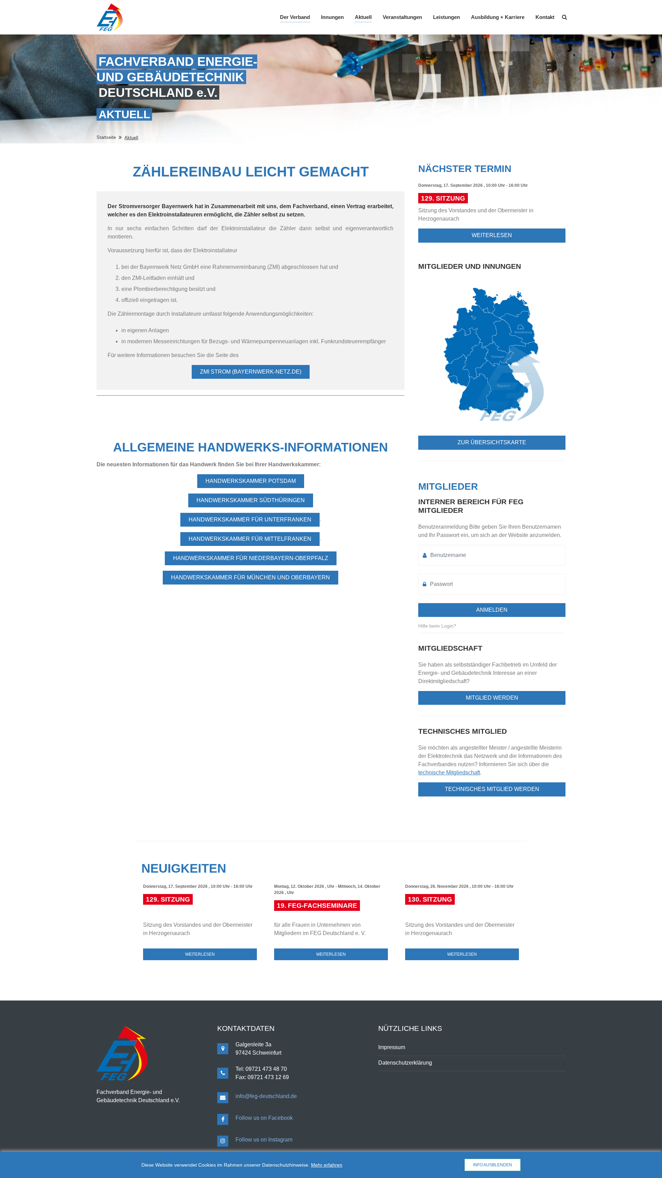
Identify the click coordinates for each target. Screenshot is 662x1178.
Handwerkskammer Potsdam (250, 481)
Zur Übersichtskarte (492, 442)
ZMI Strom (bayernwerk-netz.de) (250, 372)
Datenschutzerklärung (405, 1063)
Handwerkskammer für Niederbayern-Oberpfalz (250, 558)
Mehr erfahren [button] (326, 1165)
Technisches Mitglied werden (492, 789)
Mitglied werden (492, 698)
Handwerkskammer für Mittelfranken (250, 539)
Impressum (391, 1047)
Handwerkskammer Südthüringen (251, 500)
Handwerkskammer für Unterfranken (250, 519)
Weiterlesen (492, 235)
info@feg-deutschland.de (266, 1096)
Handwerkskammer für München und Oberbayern (250, 577)
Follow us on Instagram (263, 1140)
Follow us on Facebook (264, 1118)
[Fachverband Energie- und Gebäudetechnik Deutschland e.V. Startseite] (110, 17)
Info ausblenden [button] (492, 1164)
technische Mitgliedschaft (449, 772)
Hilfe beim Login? (437, 626)
